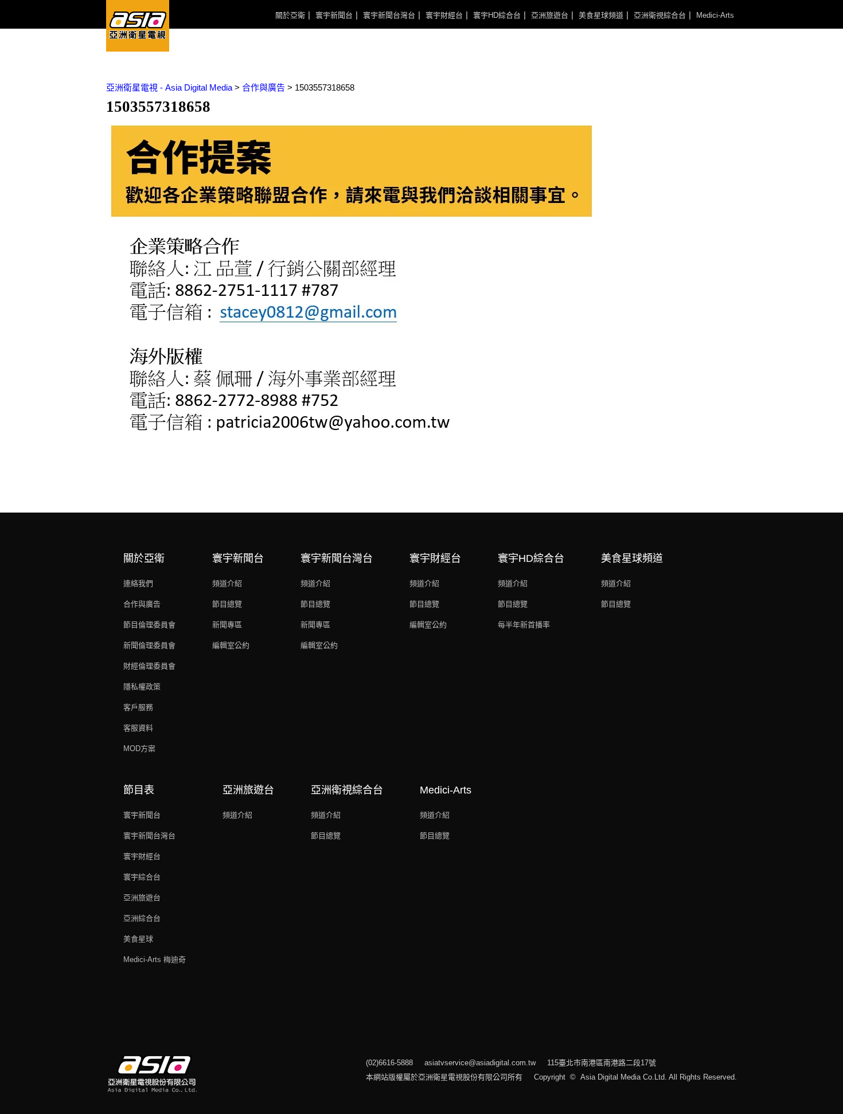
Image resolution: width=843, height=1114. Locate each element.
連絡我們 (138, 583)
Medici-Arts (715, 15)
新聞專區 (227, 624)
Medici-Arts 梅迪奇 (154, 959)
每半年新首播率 (524, 624)
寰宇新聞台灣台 (389, 15)
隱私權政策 (142, 686)
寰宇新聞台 (334, 15)
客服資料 (138, 728)
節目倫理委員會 (149, 624)
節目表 (138, 790)
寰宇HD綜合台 (497, 15)
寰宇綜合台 (142, 877)
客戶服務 (138, 707)
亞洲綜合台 (142, 918)
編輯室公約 (230, 645)
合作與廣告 (142, 604)
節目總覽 (227, 604)
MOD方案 (139, 748)
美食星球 (138, 939)
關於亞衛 (290, 15)
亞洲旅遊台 (549, 15)
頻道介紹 (227, 583)
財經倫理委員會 (149, 666)
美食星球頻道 (601, 15)
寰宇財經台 (444, 15)
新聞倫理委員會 (149, 645)
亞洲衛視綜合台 (660, 15)
